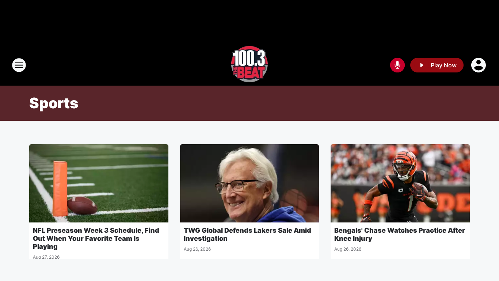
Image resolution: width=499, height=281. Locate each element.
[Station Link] (249, 65)
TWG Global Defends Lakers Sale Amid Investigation (247, 234)
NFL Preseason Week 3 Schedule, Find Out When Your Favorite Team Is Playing (96, 238)
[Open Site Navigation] (19, 65)
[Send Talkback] (397, 65)
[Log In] (479, 65)
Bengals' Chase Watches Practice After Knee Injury (399, 234)
